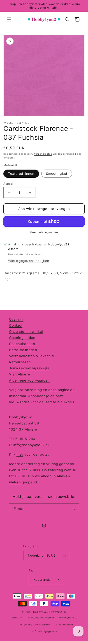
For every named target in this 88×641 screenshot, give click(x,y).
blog (38, 390)
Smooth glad (56, 173)
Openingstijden (22, 338)
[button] (9, 19)
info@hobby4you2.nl (31, 445)
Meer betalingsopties (44, 232)
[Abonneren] (74, 508)
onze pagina (58, 390)
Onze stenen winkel (26, 331)
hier (19, 454)
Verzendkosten (43, 153)
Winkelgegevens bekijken (28, 261)
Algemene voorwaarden (29, 380)
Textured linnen (21, 173)
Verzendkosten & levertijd (31, 356)
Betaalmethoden (23, 350)
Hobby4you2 (41, 611)
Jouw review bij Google (29, 368)
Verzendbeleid (64, 624)
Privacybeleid (67, 617)
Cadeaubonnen (22, 344)
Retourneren (20, 362)
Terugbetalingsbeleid (40, 617)
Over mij (16, 319)
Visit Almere (19, 374)
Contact (15, 325)
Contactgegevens (46, 631)
